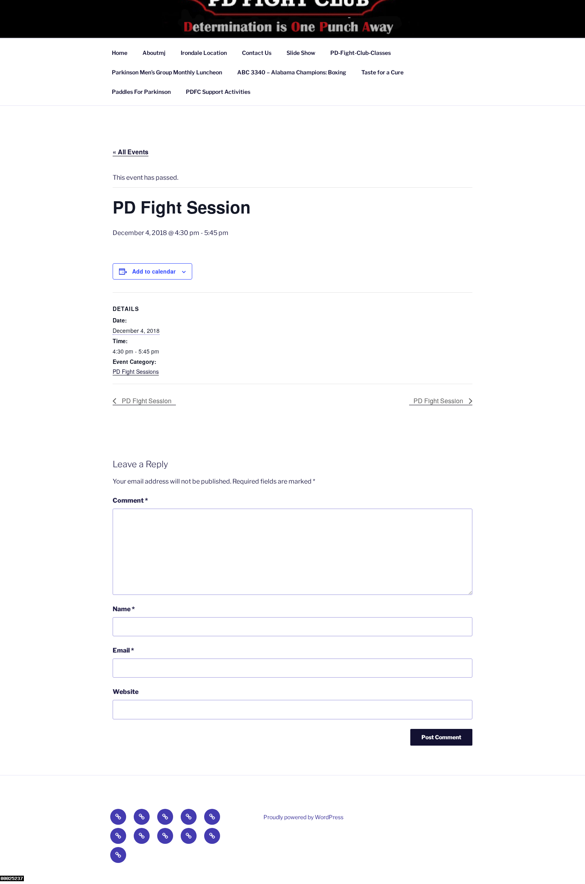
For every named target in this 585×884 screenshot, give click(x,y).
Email (123, 650)
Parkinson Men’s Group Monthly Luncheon (167, 72)
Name (124, 609)
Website (125, 692)
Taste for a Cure (382, 72)
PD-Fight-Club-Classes (360, 52)
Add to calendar (154, 271)
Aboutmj (154, 52)
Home (119, 52)
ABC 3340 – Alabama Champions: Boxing (291, 72)
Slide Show (301, 52)
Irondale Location (204, 52)
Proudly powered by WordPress (303, 817)
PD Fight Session (146, 400)
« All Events (130, 151)
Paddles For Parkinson (141, 91)
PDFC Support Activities (218, 91)
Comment (130, 500)
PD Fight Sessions (136, 371)
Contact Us (256, 52)
